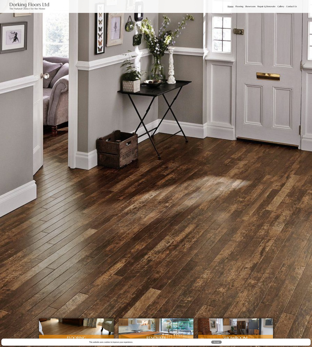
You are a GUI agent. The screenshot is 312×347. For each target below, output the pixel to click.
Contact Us (291, 6)
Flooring (239, 6)
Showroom (250, 6)
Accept (216, 342)
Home (231, 6)
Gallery (280, 6)
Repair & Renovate (266, 6)
